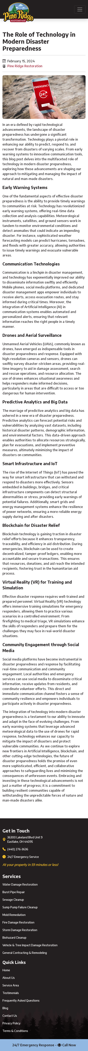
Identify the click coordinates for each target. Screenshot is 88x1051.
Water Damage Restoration (20, 884)
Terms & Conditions (15, 1031)
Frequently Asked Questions (20, 1000)
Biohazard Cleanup (14, 937)
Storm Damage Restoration (19, 930)
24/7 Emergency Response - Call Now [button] (44, 1045)
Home (6, 970)
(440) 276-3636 (17, 849)
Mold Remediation (14, 915)
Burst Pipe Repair (13, 892)
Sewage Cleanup (13, 899)
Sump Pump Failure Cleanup (20, 907)
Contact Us (9, 1015)
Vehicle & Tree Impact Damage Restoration (30, 945)
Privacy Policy (11, 1023)
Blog (5, 1008)
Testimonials (10, 993)
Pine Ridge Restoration (24, 66)
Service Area (10, 985)
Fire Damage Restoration (18, 922)
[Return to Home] (18, 9)
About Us (8, 977)
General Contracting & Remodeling (24, 952)
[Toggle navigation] (80, 9)
